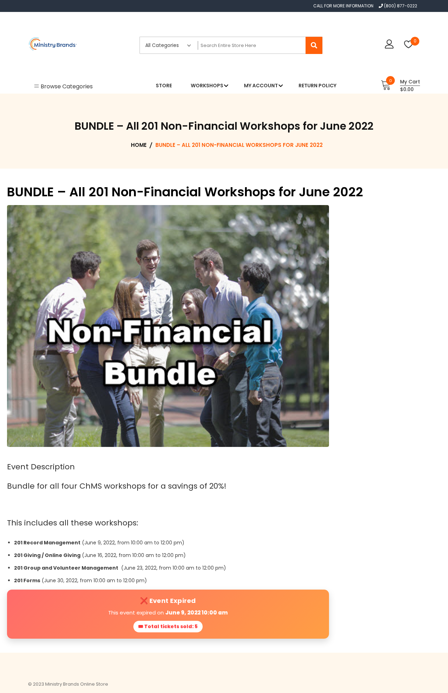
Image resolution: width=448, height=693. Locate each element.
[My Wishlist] (408, 45)
